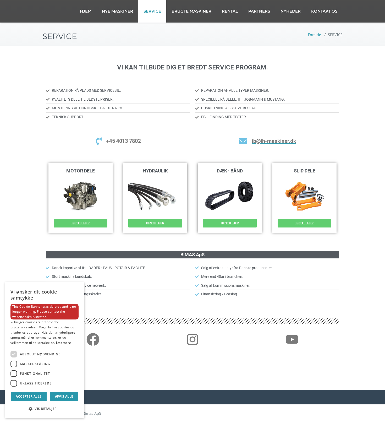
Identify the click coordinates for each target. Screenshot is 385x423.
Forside (314, 34)
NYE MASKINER (117, 11)
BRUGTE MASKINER (191, 11)
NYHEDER (290, 11)
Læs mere (63, 342)
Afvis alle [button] (64, 396)
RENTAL (230, 11)
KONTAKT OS (324, 11)
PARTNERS (259, 11)
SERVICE (152, 11)
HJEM (85, 11)
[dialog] (44, 350)
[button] (44, 409)
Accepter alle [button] (28, 396)
